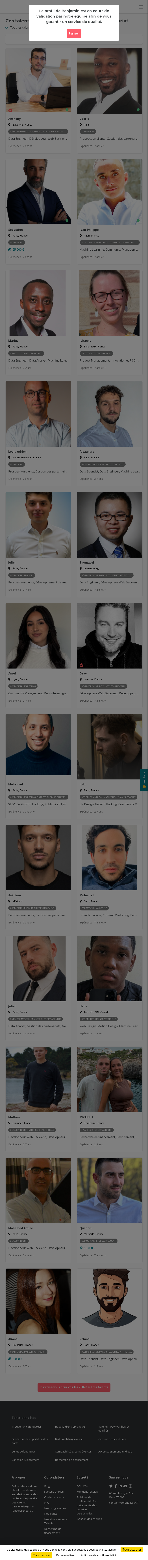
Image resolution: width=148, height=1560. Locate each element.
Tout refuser (42, 1555)
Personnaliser (65, 1555)
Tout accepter (131, 1550)
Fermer (74, 33)
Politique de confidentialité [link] (98, 1555)
